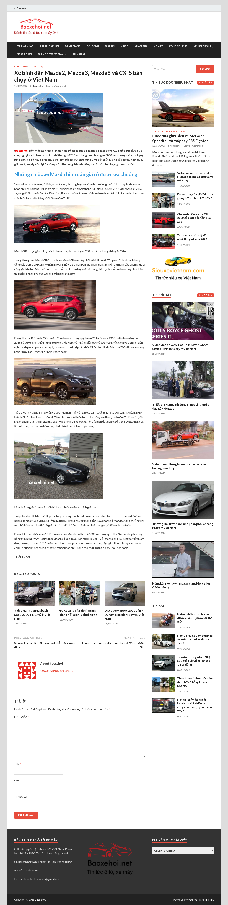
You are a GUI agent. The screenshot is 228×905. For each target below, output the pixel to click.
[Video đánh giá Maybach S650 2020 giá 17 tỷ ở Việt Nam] (34, 606)
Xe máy (158, 46)
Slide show (20, 67)
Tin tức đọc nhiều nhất (165, 131)
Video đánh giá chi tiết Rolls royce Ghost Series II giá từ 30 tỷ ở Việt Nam (180, 347)
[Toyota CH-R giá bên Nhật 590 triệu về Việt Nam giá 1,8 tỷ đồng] (163, 657)
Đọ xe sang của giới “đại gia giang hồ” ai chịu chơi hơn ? (78, 612)
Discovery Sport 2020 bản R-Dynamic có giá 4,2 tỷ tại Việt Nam (124, 614)
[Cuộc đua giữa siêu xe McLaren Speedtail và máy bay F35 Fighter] (183, 91)
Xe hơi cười (201, 46)
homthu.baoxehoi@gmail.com (42, 879)
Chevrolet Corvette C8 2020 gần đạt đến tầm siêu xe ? (194, 217)
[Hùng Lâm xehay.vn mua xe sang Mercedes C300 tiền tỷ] (183, 579)
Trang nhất (25, 46)
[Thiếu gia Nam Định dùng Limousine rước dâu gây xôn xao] (183, 400)
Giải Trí (110, 46)
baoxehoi (38, 86)
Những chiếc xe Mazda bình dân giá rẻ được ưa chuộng (75, 174)
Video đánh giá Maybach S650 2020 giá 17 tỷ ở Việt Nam (32, 614)
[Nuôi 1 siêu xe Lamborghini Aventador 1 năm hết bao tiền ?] (163, 636)
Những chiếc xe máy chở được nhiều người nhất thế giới (194, 618)
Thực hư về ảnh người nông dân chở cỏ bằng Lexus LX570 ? (195, 682)
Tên (17, 764)
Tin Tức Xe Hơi (49, 46)
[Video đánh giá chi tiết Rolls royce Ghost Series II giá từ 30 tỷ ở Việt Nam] (183, 340)
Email (19, 780)
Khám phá (141, 46)
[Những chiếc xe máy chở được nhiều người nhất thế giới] (163, 614)
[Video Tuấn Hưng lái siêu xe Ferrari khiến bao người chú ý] (183, 460)
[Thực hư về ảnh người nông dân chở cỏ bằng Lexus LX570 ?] (163, 678)
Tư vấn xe (79, 54)
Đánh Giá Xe (73, 46)
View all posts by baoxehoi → (57, 670)
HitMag (209, 899)
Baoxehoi (40, 899)
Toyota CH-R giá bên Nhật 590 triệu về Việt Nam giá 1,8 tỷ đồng (194, 660)
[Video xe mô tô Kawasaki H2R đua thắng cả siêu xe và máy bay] (163, 173)
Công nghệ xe (178, 46)
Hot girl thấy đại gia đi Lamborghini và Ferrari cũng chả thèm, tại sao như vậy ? (194, 705)
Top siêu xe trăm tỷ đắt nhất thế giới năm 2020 (192, 237)
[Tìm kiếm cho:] (183, 69)
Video (125, 46)
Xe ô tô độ (24, 54)
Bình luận (21, 716)
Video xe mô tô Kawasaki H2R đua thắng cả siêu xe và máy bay (195, 176)
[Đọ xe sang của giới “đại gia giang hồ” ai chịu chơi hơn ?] (79, 606)
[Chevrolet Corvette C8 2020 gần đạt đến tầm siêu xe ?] (163, 214)
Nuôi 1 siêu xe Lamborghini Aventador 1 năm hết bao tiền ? (195, 639)
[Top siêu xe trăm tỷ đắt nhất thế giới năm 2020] (163, 235)
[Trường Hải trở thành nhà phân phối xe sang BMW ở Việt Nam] (183, 519)
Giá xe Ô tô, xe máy (50, 54)
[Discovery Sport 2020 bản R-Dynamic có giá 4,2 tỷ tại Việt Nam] (125, 606)
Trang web (21, 797)
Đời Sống (93, 46)
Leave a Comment (56, 86)
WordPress (193, 899)
